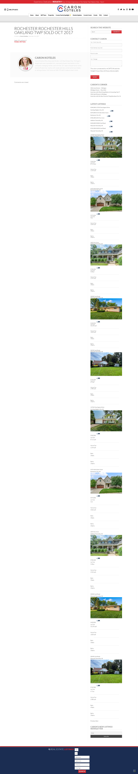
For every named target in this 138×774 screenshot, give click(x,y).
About (37, 15)
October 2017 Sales (20, 42)
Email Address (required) (96, 47)
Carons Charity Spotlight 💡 (63, 15)
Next (97, 721)
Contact (105, 15)
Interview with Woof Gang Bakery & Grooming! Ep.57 (105, 92)
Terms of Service (110, 71)
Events (95, 15)
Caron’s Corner (88, 15)
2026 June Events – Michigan (98, 88)
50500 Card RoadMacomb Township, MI (96, 297)
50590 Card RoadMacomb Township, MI (96, 351)
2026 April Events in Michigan (98, 94)
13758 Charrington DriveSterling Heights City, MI (97, 135)
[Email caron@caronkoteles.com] (5, 9)
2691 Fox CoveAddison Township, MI (96, 243)
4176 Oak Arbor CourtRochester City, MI (96, 189)
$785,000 (93, 118)
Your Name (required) (95, 42)
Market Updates (77, 15)
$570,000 (93, 112)
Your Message (93, 59)
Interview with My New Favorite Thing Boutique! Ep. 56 (105, 96)
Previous (92, 721)
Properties (51, 15)
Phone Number (94, 53)
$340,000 (93, 107)
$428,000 (93, 123)
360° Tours (43, 15)
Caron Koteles (45, 57)
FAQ (100, 15)
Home (32, 15)
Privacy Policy (99, 71)
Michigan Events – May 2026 (98, 90)
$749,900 (93, 128)
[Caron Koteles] (69, 8)
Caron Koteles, (24, 36)
